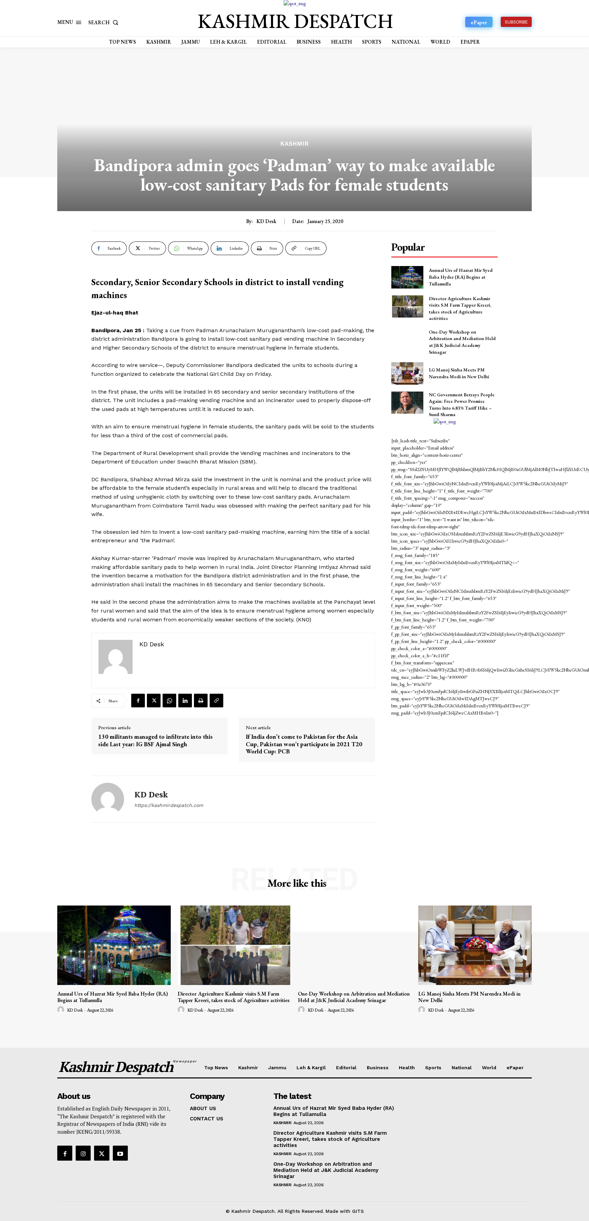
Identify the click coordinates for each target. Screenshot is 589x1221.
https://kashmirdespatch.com (168, 805)
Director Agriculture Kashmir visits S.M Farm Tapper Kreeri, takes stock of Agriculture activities (233, 997)
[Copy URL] (216, 700)
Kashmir (295, 144)
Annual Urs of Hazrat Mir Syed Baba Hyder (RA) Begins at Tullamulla (461, 276)
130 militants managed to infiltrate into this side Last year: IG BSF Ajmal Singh (155, 740)
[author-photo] (61, 1010)
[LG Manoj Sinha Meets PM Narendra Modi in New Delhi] (407, 373)
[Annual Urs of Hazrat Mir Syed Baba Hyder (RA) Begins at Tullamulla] (407, 277)
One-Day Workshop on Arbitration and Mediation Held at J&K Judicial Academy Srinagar (462, 342)
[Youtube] (120, 1153)
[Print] (201, 700)
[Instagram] (83, 1153)
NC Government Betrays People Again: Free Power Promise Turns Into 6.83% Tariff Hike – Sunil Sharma (462, 405)
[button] (104, 22)
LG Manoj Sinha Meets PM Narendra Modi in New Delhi (459, 373)
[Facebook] (138, 700)
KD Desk (266, 221)
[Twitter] (154, 700)
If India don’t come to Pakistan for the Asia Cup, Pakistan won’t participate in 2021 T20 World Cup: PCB (304, 744)
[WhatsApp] (169, 700)
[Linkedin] (185, 700)
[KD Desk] (107, 799)
